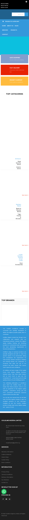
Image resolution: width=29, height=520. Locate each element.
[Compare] (4, 192)
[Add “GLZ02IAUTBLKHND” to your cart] (4, 281)
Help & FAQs (5, 457)
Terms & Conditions (6, 474)
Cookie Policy (5, 459)
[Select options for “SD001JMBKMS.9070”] (10, 185)
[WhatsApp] (3, 491)
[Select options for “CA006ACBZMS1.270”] (20, 185)
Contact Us (4, 482)
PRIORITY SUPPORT (16, 80)
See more (24, 195)
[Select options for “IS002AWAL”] (4, 188)
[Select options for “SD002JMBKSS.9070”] (15, 185)
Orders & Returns (6, 454)
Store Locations (5, 462)
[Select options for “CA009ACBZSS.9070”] (25, 185)
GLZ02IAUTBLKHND (8, 275)
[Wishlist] (10, 194)
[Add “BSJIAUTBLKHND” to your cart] (15, 281)
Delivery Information (7, 477)
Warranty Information (7, 451)
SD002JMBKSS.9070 (18, 179)
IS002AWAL (6, 179)
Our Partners (5, 480)
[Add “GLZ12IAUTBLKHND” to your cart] (20, 281)
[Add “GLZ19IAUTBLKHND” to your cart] (25, 281)
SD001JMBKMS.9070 (13, 179)
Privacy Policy (5, 471)
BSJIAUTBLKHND (18, 275)
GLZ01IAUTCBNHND (13, 275)
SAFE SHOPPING (15, 57)
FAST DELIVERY (15, 68)
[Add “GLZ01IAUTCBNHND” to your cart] (10, 281)
